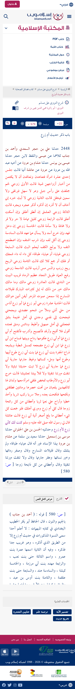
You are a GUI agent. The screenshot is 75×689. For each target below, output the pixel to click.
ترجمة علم (42, 611)
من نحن (15, 639)
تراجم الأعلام (55, 78)
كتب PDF (58, 39)
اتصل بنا (28, 639)
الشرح (59, 498)
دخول (11, 4)
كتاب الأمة (56, 47)
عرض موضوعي (55, 70)
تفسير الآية (62, 611)
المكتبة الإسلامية (41, 28)
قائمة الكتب (57, 62)
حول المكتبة (56, 54)
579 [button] (33, 124)
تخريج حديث (62, 618)
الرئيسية (64, 89)
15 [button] (60, 123)
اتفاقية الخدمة (43, 639)
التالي (11, 482)
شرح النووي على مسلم (47, 89)
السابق (19, 482)
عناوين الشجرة (21, 611)
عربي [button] (64, 4)
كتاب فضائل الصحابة (24, 89)
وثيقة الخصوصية (63, 639)
